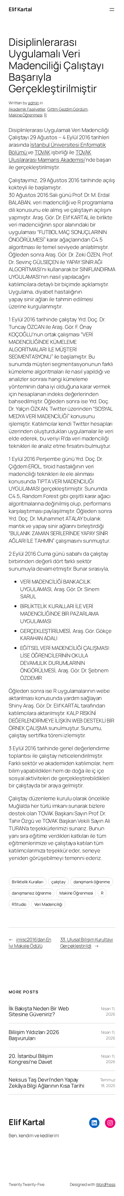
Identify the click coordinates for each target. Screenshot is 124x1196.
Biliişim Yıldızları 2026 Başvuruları (34, 1035)
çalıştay (58, 881)
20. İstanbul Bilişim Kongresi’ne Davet (31, 1059)
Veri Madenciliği (48, 904)
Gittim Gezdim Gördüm (67, 109)
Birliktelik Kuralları (27, 881)
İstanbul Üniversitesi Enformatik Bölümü (57, 148)
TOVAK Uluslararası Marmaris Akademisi (50, 155)
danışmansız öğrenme (31, 893)
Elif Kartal (20, 9)
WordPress (105, 1184)
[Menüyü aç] (111, 9)
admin (33, 102)
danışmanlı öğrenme (92, 881)
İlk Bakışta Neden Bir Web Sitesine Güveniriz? (39, 1011)
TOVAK (42, 152)
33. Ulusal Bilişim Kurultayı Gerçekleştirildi (86, 942)
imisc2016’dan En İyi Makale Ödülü (30, 942)
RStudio (19, 904)
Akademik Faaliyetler (27, 109)
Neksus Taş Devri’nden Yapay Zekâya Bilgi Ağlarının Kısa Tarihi (46, 1083)
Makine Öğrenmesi (25, 115)
